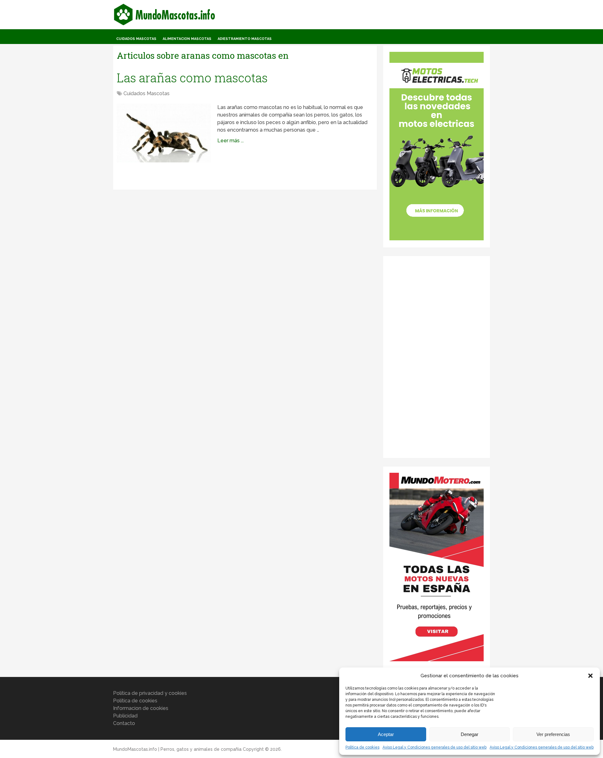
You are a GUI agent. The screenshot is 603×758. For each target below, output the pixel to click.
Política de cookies (362, 747)
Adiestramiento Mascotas (245, 39)
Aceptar (386, 734)
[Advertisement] (436, 356)
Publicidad (125, 716)
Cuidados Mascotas (136, 39)
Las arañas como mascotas (192, 77)
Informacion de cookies (140, 708)
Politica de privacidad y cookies (150, 693)
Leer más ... (230, 141)
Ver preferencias (553, 734)
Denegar (469, 734)
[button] (590, 676)
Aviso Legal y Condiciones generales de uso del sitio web (434, 747)
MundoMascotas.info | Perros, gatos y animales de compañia (177, 749)
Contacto (124, 723)
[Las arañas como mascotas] (164, 133)
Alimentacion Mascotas (187, 39)
